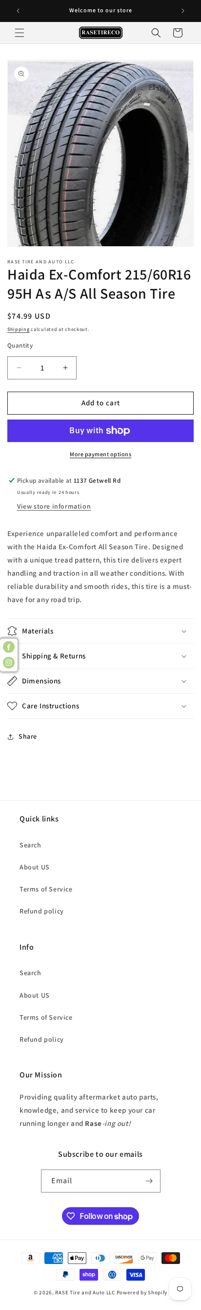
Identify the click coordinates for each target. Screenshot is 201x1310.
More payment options (100, 454)
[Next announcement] (183, 11)
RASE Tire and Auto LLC (85, 1292)
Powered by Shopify (142, 1292)
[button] (19, 33)
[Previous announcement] (18, 11)
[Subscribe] (149, 1181)
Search (30, 845)
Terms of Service (46, 889)
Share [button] (28, 736)
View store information (54, 506)
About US (35, 867)
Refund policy (42, 911)
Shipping (18, 329)
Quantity (20, 345)
